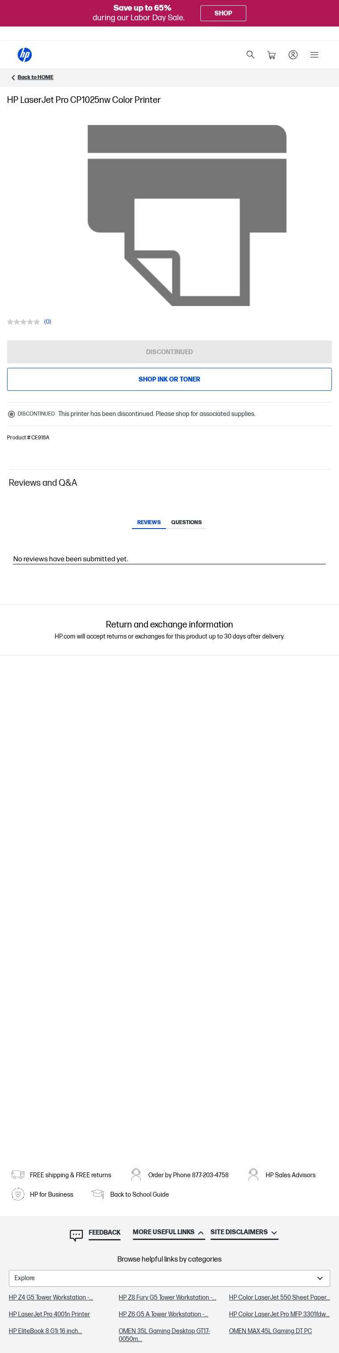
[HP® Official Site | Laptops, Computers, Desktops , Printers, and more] (24, 54)
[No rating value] (25, 321)
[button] (169, 483)
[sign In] (293, 54)
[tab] (149, 523)
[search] (250, 54)
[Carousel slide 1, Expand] (187, 215)
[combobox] (169, 1278)
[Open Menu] (314, 54)
